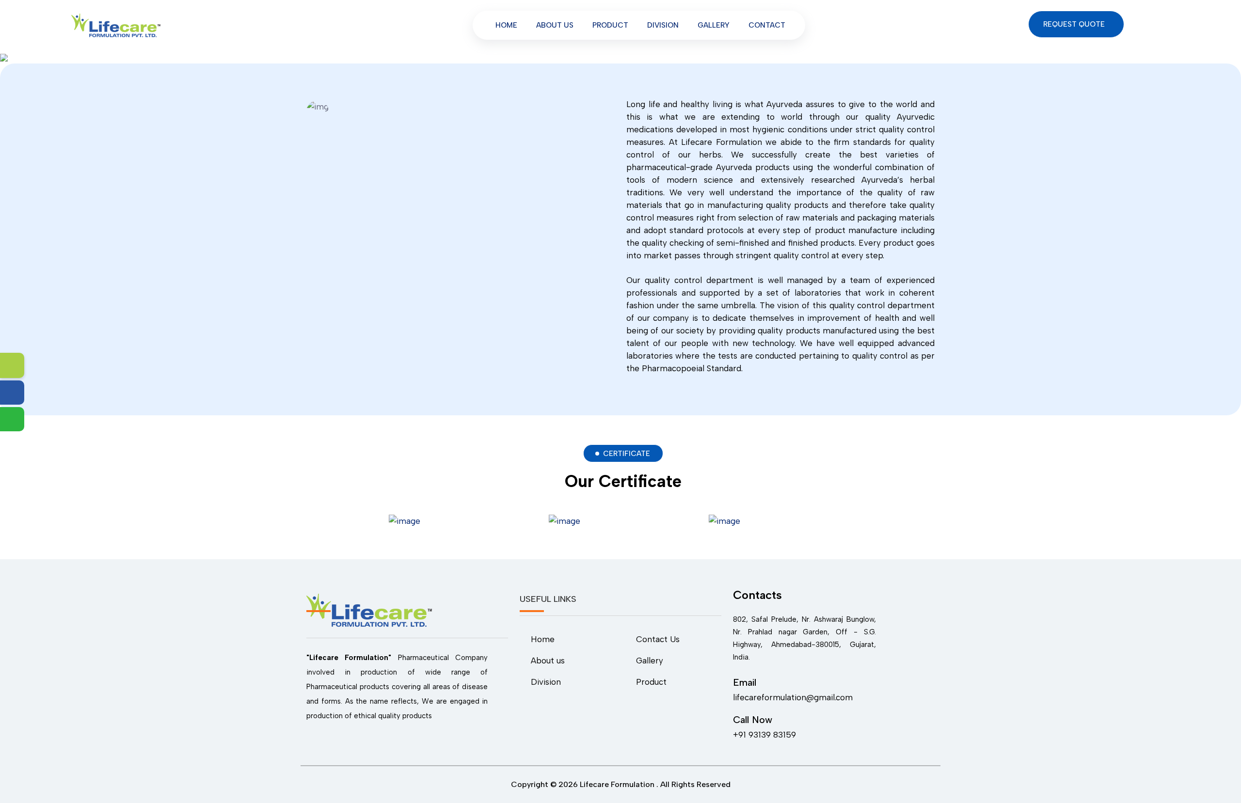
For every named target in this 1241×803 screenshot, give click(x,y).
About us (554, 25)
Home (506, 25)
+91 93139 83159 (764, 735)
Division (663, 25)
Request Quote (1075, 24)
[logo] (115, 25)
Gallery (714, 25)
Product (610, 25)
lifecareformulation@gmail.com (793, 697)
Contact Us (658, 639)
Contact (766, 25)
